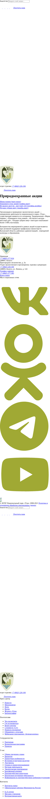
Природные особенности (15, 759)
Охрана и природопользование (17, 765)
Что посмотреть (11, 721)
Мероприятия (10, 705)
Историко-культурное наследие (17, 761)
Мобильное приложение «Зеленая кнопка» (22, 734)
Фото (7, 707)
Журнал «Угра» (11, 711)
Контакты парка (11, 786)
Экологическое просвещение (16, 769)
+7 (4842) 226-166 (19, 186)
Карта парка (5, 275)
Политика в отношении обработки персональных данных (24, 504)
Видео (7, 709)
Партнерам (9, 742)
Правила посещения (13, 730)
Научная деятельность (13, 767)
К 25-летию (9, 792)
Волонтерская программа (15, 744)
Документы (9, 763)
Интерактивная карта (13, 796)
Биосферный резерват (13, 771)
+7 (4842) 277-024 (7, 258)
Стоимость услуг (11, 728)
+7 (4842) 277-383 (7, 273)
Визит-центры (10, 726)
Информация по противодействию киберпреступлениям (27, 778)
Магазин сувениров (12, 794)
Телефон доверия (7, 271)
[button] (1, 4)
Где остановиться (11, 723)
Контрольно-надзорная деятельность (19, 775)
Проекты (8, 746)
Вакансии (8, 756)
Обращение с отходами (14, 732)
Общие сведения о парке (14, 754)
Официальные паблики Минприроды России (23, 788)
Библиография (10, 713)
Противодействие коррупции (16, 773)
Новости (8, 703)
